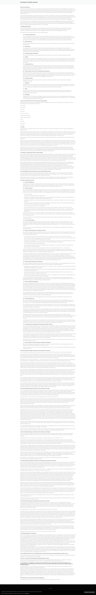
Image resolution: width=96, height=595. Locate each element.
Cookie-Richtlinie (26, 593)
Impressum (50, 588)
